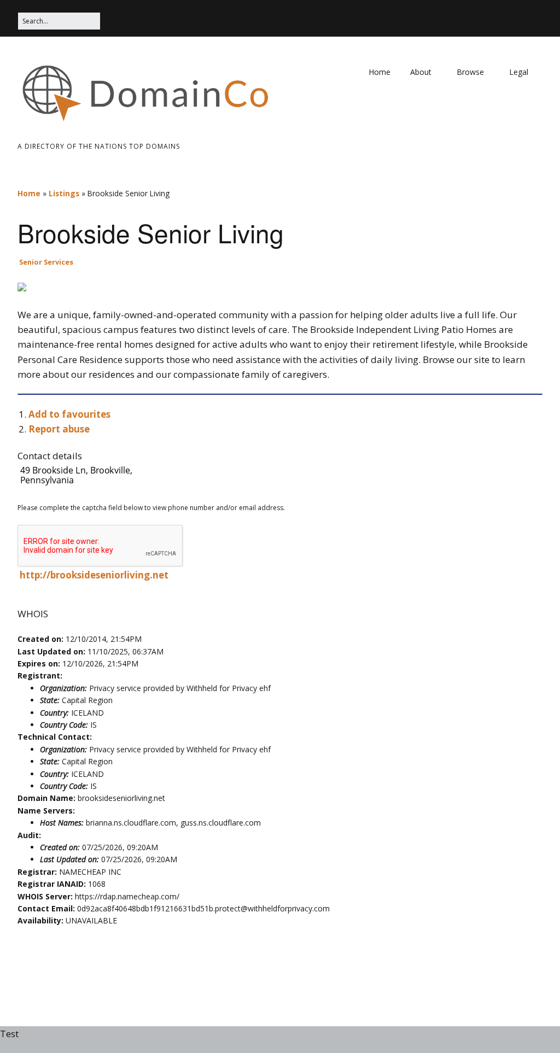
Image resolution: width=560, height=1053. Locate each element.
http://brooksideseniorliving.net (94, 575)
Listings (64, 193)
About (420, 72)
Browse (470, 72)
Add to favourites (69, 414)
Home (379, 72)
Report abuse (59, 429)
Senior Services (46, 262)
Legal (518, 72)
